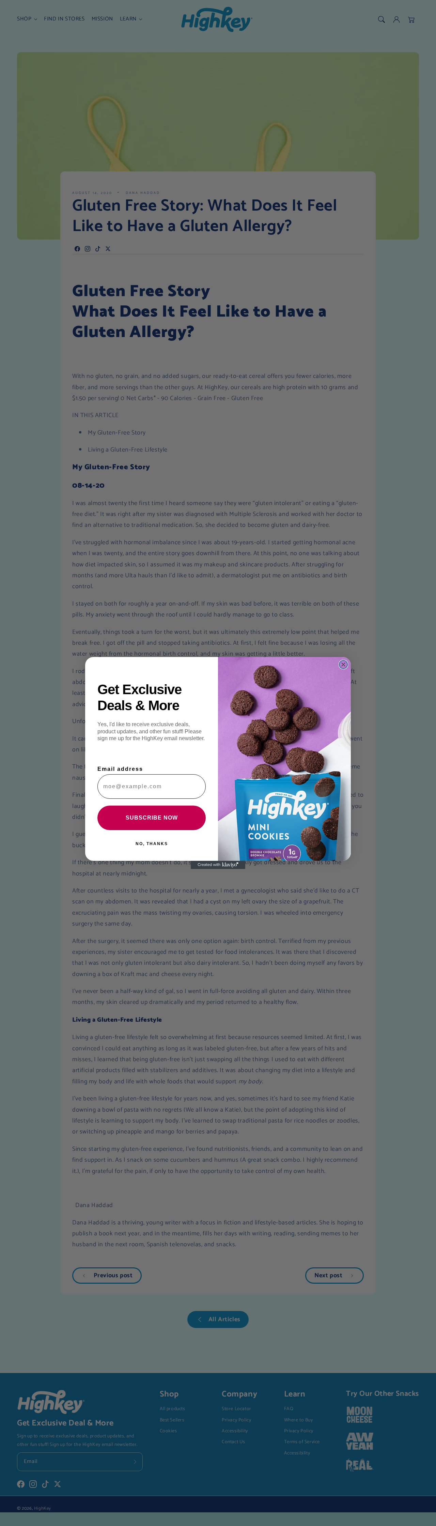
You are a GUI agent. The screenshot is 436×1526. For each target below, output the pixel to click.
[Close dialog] (343, 664)
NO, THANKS (152, 843)
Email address (120, 769)
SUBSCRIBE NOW (152, 818)
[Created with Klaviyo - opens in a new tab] (218, 865)
